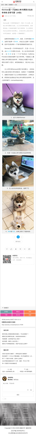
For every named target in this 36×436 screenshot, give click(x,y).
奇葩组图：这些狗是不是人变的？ (11, 339)
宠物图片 (11, 4)
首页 (2, 4)
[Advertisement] (18, 287)
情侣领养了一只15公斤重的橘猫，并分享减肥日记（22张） (18, 356)
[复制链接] (25, 249)
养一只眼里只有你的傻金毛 (9, 363)
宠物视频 (4, 408)
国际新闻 (25, 406)
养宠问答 (15, 408)
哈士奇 (16, 39)
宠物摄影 (15, 406)
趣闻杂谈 (25, 413)
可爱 (13, 231)
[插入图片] (31, 390)
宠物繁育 (15, 413)
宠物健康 (4, 411)
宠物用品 (4, 413)
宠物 (6, 4)
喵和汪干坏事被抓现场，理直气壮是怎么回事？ (15, 343)
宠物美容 (25, 411)
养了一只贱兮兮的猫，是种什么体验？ (12, 358)
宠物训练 (15, 411)
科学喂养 (25, 408)
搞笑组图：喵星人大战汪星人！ (10, 341)
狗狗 (16, 41)
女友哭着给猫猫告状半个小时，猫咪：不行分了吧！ (16, 361)
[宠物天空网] (18, 2)
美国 (10, 54)
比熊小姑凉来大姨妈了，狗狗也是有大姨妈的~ (14, 353)
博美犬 (18, 311)
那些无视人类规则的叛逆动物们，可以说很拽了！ (15, 334)
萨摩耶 (6, 311)
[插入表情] (27, 390)
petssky (8, 319)
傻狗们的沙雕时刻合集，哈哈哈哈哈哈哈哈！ (14, 336)
